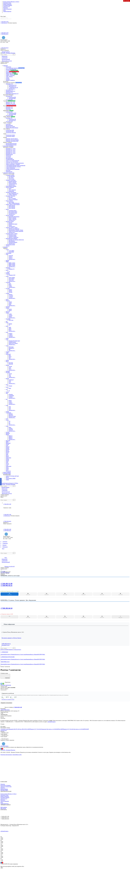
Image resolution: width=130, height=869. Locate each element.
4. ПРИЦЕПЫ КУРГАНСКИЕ (8, 656)
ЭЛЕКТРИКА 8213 (5, 661)
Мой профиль (4, 807)
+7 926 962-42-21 (4, 22)
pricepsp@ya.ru (5, 645)
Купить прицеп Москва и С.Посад (8, 793)
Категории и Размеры (10, 654)
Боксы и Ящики (34, 654)
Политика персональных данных (8, 754)
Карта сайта (19, 754)
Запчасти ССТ (4, 798)
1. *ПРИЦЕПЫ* (4, 652)
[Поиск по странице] (14, 54)
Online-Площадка (5, 803)
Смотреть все (4, 730)
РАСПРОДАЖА (41, 654)
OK (1, 867)
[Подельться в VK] (1, 748)
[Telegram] (1, 684)
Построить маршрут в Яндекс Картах (11, 638)
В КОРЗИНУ (3, 690)
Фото (2, 802)
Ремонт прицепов (5, 796)
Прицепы (3, 654)
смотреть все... (12, 88)
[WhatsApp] (3, 684)
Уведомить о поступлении (6, 702)
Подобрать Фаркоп (5, 797)
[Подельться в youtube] (2, 748)
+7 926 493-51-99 (4, 21)
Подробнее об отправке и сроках (8, 699)
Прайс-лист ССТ (0, 481)
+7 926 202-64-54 (4, 47)
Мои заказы (3, 808)
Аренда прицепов (5, 801)
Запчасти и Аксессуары (20, 654)
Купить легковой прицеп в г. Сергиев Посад (11, 649)
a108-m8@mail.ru (6, 643)
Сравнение (7, 677)
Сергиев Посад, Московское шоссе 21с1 (6, 18)
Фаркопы (28, 654)
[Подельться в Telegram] (3, 37)
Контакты (3, 800)
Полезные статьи (4, 795)
